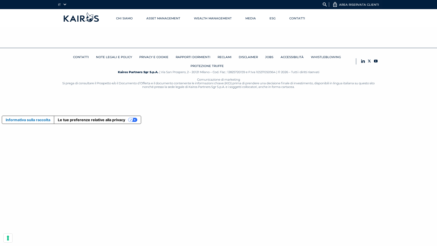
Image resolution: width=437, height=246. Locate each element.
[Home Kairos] (81, 18)
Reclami (224, 57)
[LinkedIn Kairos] (363, 61)
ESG (272, 18)
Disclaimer (248, 57)
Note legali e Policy (114, 57)
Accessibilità (292, 57)
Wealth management (213, 18)
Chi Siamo (124, 18)
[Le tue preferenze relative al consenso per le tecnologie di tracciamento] (8, 238)
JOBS (269, 57)
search (325, 4)
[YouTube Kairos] (376, 61)
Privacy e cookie (153, 57)
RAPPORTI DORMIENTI (193, 57)
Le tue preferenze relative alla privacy (91, 120)
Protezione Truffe (207, 66)
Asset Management (163, 18)
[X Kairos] (369, 61)
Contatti (297, 18)
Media (250, 18)
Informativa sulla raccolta (28, 120)
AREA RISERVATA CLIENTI (359, 4)
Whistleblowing (326, 57)
